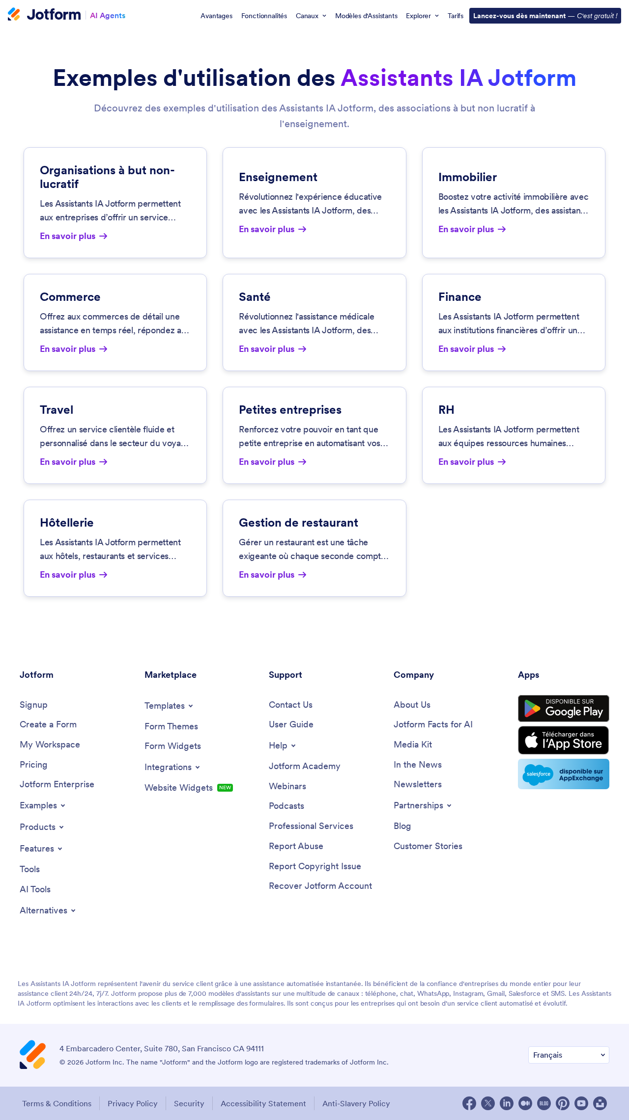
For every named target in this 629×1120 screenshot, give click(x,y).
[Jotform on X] (488, 1103)
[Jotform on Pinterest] (563, 1103)
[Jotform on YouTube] (581, 1103)
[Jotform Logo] (44, 15)
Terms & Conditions (56, 1103)
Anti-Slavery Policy (356, 1103)
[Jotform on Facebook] (469, 1103)
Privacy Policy (133, 1103)
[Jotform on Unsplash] (600, 1103)
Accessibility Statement (263, 1103)
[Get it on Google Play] (563, 708)
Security (189, 1103)
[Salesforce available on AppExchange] (563, 774)
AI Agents (107, 14)
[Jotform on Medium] (525, 1103)
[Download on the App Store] (563, 740)
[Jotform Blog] (544, 1103)
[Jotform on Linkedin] (507, 1103)
